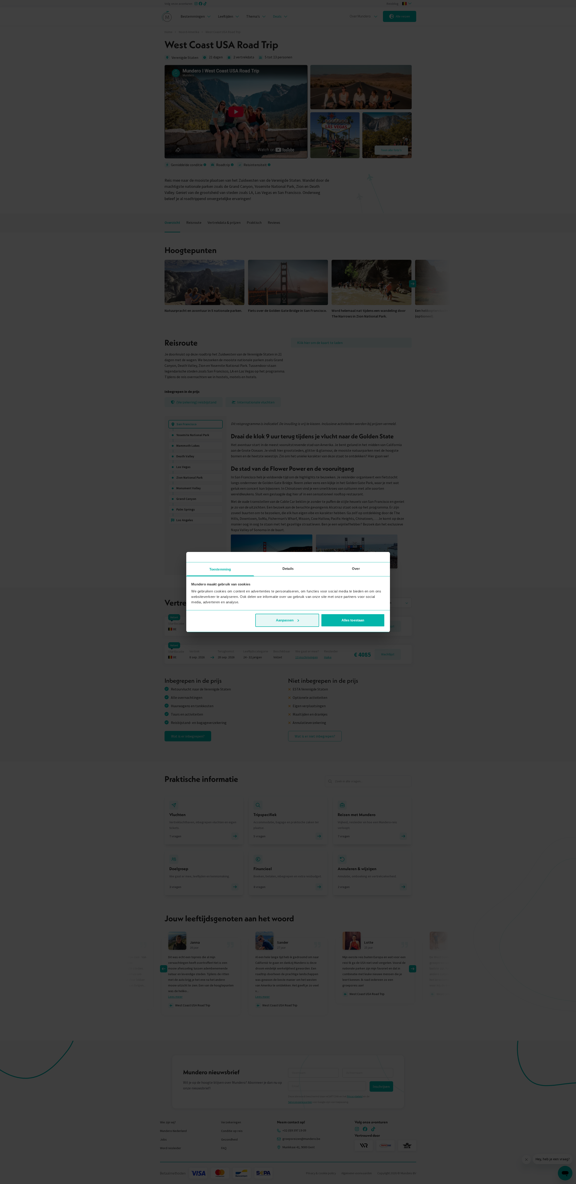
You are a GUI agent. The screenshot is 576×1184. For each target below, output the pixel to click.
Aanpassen (285, 620)
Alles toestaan (353, 620)
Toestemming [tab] (220, 569)
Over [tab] (356, 569)
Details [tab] (288, 569)
